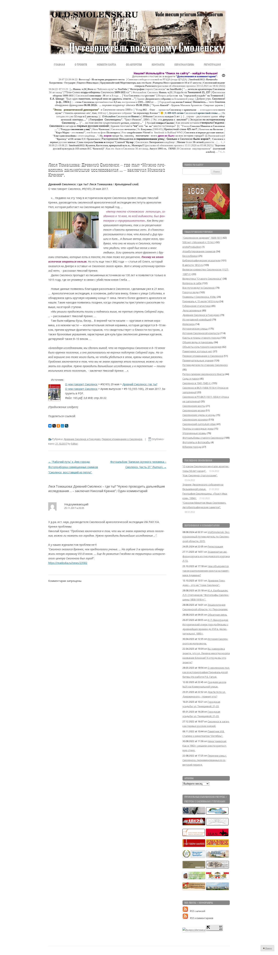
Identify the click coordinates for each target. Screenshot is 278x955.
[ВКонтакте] (50, 425)
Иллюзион (188, 324)
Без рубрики (190, 256)
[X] (54, 425)
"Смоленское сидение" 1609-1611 (202, 237)
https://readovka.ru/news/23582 (67, 563)
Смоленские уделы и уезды (198, 415)
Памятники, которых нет (197, 351)
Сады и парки (190, 378)
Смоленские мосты (193, 406)
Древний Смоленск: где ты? (139, 384)
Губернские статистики (196, 306)
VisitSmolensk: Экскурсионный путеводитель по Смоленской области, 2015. (206, 536)
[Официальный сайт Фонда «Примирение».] (194, 856)
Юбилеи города (191, 447)
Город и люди (190, 292)
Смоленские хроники (195, 419)
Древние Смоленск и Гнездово (82, 439)
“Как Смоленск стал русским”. (199, 475)
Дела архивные (191, 310)
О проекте (81, 64)
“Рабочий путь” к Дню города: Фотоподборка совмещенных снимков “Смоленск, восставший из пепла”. (73, 467)
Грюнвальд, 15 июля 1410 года (200, 301)
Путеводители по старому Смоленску (205, 365)
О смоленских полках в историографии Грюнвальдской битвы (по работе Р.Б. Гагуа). (206, 672)
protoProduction (191, 247)
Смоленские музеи (193, 410)
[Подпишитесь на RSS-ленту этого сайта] (186, 911)
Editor (74, 443)
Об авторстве (134, 64)
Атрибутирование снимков (198, 251)
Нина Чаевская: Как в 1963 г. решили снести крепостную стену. (204, 745)
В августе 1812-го (192, 265)
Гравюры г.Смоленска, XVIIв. (199, 297)
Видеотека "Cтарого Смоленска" (202, 278)
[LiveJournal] (66, 425)
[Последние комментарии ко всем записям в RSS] (186, 918)
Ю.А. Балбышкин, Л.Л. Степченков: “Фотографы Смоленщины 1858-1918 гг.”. (205, 595)
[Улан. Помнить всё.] (217, 835)
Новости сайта (106, 64)
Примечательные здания (197, 360)
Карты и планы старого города (201, 337)
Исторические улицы (195, 328)
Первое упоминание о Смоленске (122, 439)
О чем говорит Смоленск (81, 384)
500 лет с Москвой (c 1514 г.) (198, 242)
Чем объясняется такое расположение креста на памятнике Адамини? (205, 570)
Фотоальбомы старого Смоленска (203, 437)
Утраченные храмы (194, 433)
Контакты (158, 64)
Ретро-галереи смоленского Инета (203, 374)
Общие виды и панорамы (197, 342)
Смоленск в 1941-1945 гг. (196, 383)
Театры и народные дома (198, 428)
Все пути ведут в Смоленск (198, 287)
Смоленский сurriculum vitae (199, 424)
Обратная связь (184, 64)
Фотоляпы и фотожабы (196, 442)
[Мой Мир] (62, 425)
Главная (59, 64)
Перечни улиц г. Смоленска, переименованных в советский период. (204, 760)
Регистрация (212, 64)
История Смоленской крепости (201, 333)
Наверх (268, 948)
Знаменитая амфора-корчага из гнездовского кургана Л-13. (206, 556)
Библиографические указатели (201, 260)
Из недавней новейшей (196, 319)
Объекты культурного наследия (201, 347)
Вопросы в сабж (192, 283)
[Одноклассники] (58, 425)
